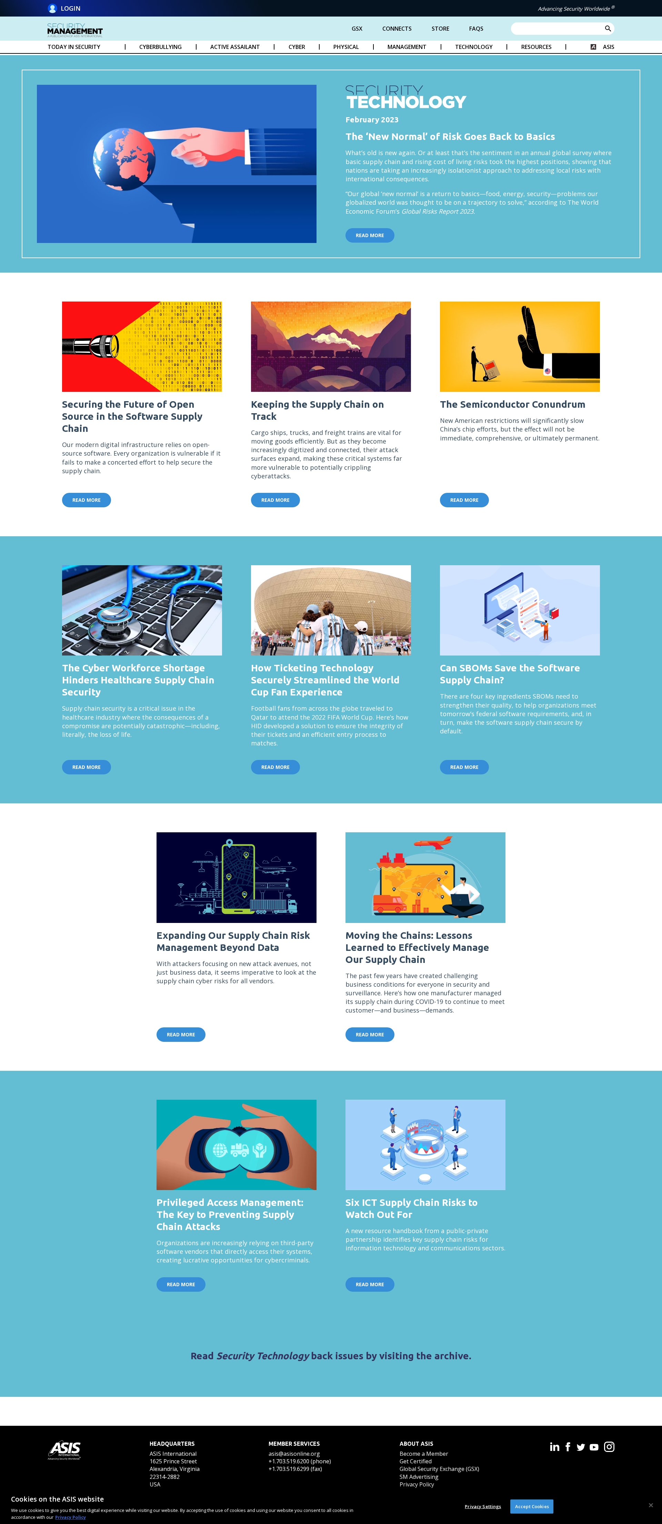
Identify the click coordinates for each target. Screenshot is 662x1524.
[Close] (651, 1505)
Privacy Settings (483, 1506)
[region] (331, 1506)
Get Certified (416, 1461)
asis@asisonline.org (294, 1453)
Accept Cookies (532, 1506)
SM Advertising (419, 1477)
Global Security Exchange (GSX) (439, 1469)
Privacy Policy (417, 1484)
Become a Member (424, 1453)
